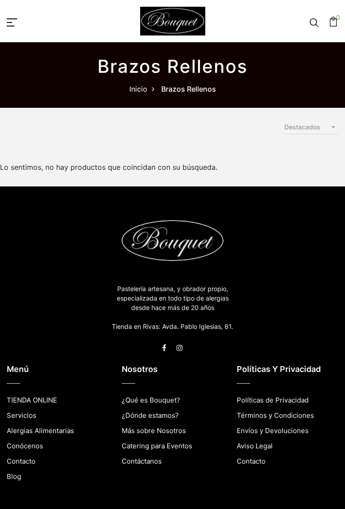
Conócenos (25, 446)
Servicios (21, 415)
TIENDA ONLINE (32, 400)
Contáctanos (142, 461)
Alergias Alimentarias (40, 430)
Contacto (21, 461)
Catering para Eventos (157, 446)
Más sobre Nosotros (154, 430)
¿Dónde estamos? (150, 415)
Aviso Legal (255, 446)
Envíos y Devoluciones (273, 430)
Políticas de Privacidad (273, 400)
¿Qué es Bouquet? (151, 400)
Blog (14, 476)
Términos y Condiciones (275, 415)
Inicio (138, 88)
